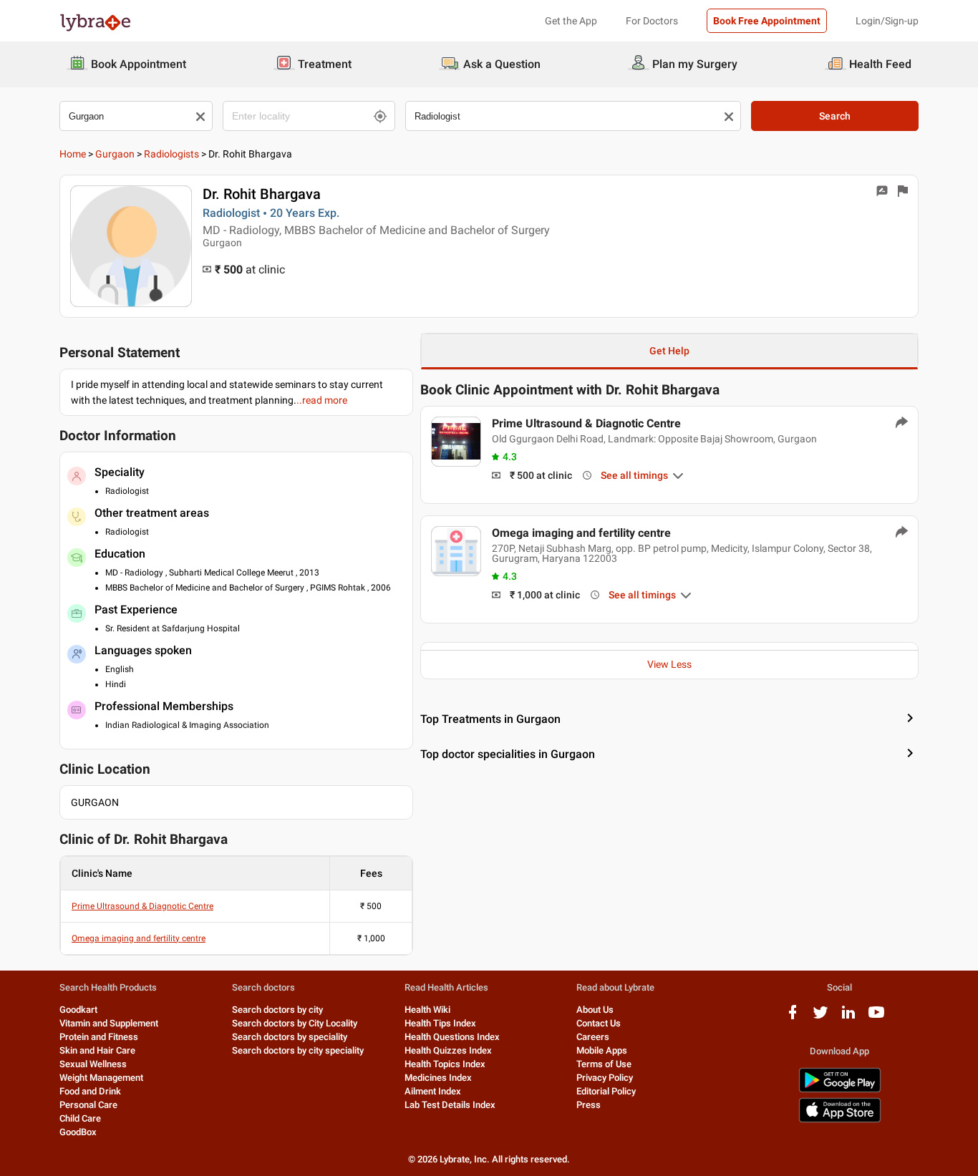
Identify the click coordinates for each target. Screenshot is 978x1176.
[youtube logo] (876, 1017)
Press (588, 1104)
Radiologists (171, 154)
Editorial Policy (606, 1091)
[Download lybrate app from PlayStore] (839, 1089)
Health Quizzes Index (448, 1050)
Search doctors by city (277, 1009)
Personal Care (88, 1104)
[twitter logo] (820, 1017)
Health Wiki (427, 1009)
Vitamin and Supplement (108, 1023)
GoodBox (78, 1132)
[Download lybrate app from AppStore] (839, 1119)
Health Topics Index (445, 1064)
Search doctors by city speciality (298, 1050)
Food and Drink (90, 1091)
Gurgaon (115, 154)
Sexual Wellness (93, 1064)
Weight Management (101, 1077)
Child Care (80, 1118)
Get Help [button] (669, 350)
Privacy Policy (604, 1077)
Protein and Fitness (98, 1036)
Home (72, 154)
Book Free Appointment (766, 20)
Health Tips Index (440, 1023)
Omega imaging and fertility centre (138, 938)
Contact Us (598, 1023)
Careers (592, 1036)
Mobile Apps (601, 1050)
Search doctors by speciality (289, 1036)
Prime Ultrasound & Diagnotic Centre (142, 906)
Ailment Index (433, 1091)
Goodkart (78, 1009)
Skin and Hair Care (97, 1050)
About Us (595, 1009)
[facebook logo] (792, 1017)
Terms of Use (603, 1064)
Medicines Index (438, 1077)
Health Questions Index (452, 1036)
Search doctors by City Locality (294, 1023)
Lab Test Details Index (450, 1104)
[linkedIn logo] (848, 1017)
